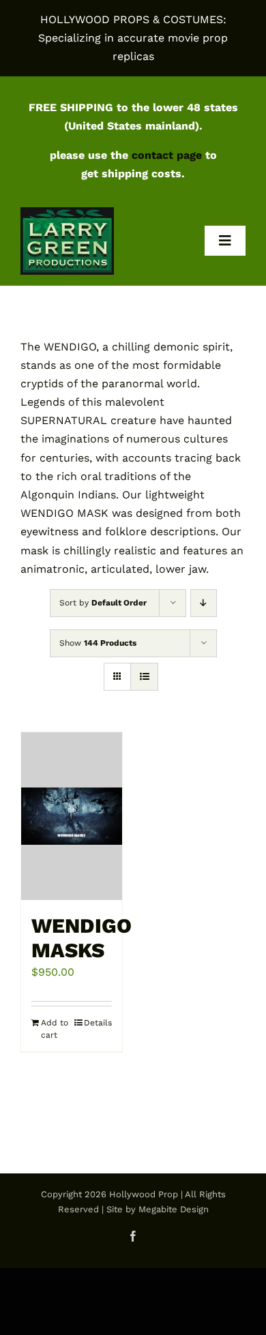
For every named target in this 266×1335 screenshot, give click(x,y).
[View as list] (144, 676)
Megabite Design (173, 1209)
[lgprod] (67, 212)
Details (98, 1023)
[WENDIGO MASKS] (71, 816)
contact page (167, 155)
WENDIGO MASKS (81, 938)
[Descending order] (203, 603)
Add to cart (54, 1029)
